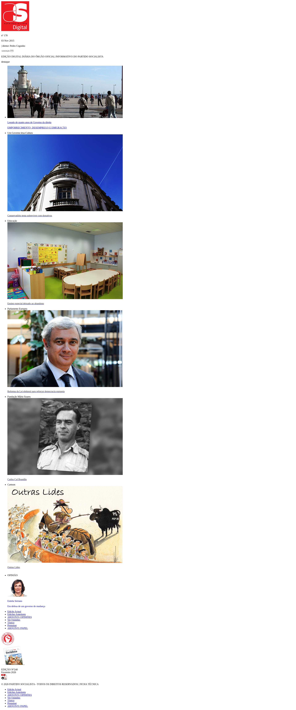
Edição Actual (14, 611)
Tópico (10, 622)
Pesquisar (12, 625)
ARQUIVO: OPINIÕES (19, 617)
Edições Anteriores (16, 614)
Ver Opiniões (13, 620)
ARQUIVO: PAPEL (17, 628)
